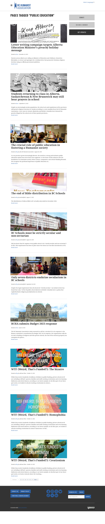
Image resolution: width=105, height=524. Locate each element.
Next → (36, 479)
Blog (17, 151)
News (17, 54)
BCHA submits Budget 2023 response (34, 323)
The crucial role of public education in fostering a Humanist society (35, 146)
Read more (14, 64)
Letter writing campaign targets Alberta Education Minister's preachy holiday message (37, 47)
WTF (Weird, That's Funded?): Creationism (38, 460)
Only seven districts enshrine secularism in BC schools (38, 279)
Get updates (82, 32)
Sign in (81, 492)
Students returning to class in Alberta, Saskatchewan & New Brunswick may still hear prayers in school (37, 96)
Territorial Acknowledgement (20, 496)
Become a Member (82, 25)
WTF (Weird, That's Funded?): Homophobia (38, 414)
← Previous (14, 479)
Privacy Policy (25, 491)
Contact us (15, 491)
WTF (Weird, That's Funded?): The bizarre (37, 369)
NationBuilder (22, 507)
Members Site (73, 492)
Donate (81, 17)
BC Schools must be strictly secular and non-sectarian (36, 234)
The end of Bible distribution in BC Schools (38, 193)
